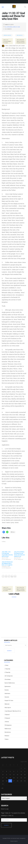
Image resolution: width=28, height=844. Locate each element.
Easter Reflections (10, 683)
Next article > (20, 35)
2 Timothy (7, 672)
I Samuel (7, 714)
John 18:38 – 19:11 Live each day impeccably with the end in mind (7, 554)
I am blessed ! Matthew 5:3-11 (13, 711)
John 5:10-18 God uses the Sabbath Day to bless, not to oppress (7, 563)
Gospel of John (16, 26)
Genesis (7, 697)
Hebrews (7, 704)
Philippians (8, 725)
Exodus (7, 690)
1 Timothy (7, 669)
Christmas (8, 679)
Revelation (8, 732)
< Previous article (7, 35)
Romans (7, 735)
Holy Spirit (8, 707)
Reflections (8, 728)
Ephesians (8, 686)
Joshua (7, 721)
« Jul (2, 788)
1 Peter (6, 665)
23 (25, 778)
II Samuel (7, 718)
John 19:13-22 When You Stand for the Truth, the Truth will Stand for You (19, 554)
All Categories (8, 26)
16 (24, 774)
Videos (6, 739)
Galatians (7, 693)
